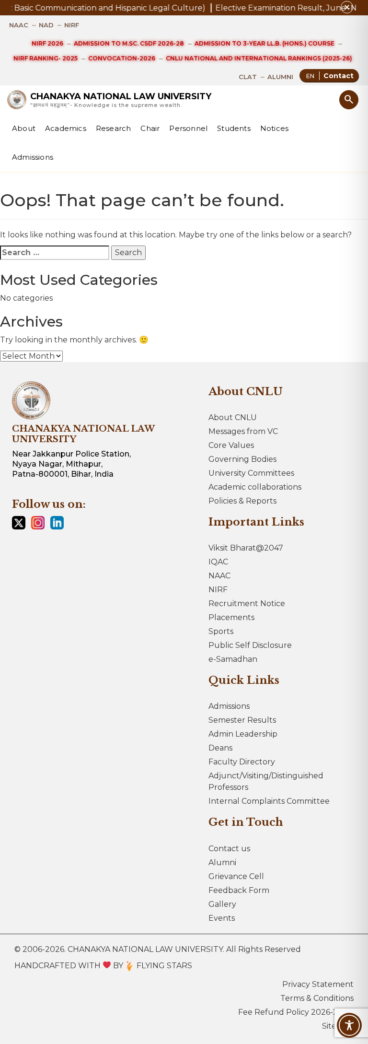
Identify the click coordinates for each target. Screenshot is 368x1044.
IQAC (218, 561)
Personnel (188, 128)
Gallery (222, 904)
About (23, 128)
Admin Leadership (242, 734)
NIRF (218, 589)
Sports (220, 631)
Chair (150, 128)
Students (234, 128)
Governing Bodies (242, 459)
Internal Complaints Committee (269, 801)
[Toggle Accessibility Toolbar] (349, 1025)
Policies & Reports (242, 500)
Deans (220, 747)
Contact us (229, 848)
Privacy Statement (318, 984)
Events (221, 918)
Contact (338, 75)
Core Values (231, 445)
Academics (65, 128)
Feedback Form (238, 890)
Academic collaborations (254, 487)
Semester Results (242, 720)
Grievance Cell (236, 876)
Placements (231, 617)
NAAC (219, 575)
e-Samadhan (232, 659)
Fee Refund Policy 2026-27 (290, 1012)
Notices (274, 128)
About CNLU (232, 417)
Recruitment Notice (246, 603)
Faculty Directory (241, 761)
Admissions (32, 157)
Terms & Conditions (317, 998)
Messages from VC (243, 431)
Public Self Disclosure (250, 645)
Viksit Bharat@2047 (245, 547)
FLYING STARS (163, 965)
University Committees (251, 473)
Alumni (222, 862)
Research (113, 128)
